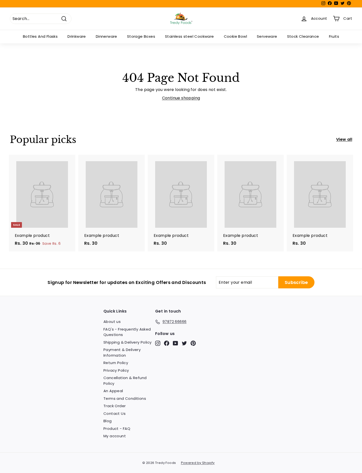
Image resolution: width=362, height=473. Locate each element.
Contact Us (114, 413)
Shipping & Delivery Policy (127, 342)
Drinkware (76, 36)
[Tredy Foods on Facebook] (166, 343)
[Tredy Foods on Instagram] (157, 343)
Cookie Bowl (235, 36)
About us (112, 321)
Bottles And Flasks (40, 36)
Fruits (334, 36)
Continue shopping (181, 98)
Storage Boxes (141, 36)
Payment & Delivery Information (122, 352)
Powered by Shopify (198, 462)
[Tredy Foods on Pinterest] (193, 343)
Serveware (267, 36)
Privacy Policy (116, 370)
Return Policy (115, 362)
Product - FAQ (116, 428)
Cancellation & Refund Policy (125, 380)
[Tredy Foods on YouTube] (175, 343)
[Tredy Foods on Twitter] (184, 343)
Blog (107, 420)
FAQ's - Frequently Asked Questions (127, 332)
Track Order (114, 405)
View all (344, 139)
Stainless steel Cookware (189, 36)
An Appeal (113, 390)
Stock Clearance (303, 36)
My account (114, 435)
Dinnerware (106, 36)
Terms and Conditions (124, 398)
